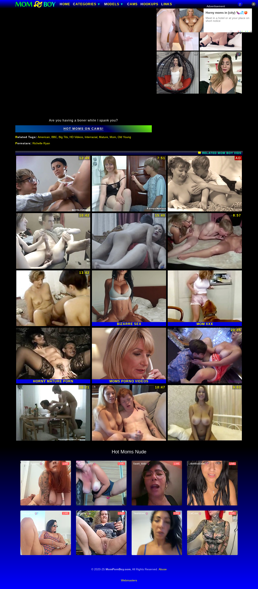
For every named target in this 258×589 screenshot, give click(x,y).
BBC (54, 137)
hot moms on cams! (83, 128)
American (44, 137)
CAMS (132, 4)
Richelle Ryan (41, 143)
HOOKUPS (149, 4)
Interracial (91, 137)
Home (65, 4)
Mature (103, 137)
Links (166, 4)
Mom (113, 137)
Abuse (163, 569)
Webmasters (129, 580)
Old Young (124, 137)
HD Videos (76, 137)
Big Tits (63, 137)
